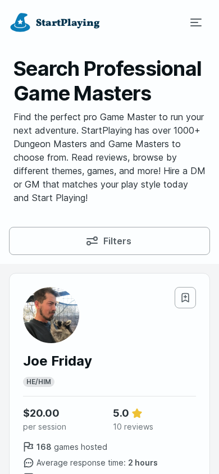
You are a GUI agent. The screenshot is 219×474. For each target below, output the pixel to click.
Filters (117, 241)
